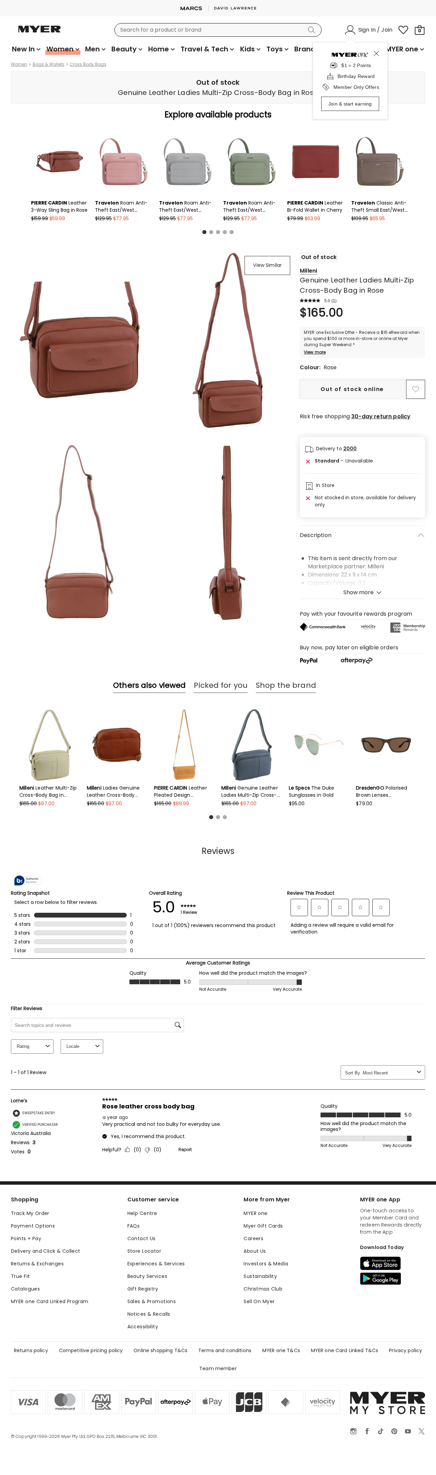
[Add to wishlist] (415, 389)
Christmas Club (263, 1288)
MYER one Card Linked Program (50, 1301)
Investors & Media (266, 1263)
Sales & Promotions (151, 1301)
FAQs (133, 1225)
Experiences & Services (156, 1263)
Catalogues (25, 1288)
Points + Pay (26, 1238)
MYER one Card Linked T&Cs (344, 1350)
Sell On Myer (259, 1301)
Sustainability (260, 1276)
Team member (218, 1368)
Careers (253, 1238)
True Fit (20, 1276)
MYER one (255, 1213)
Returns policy (31, 1350)
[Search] (312, 29)
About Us (255, 1251)
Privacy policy (405, 1350)
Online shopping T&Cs (160, 1350)
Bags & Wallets (48, 64)
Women (19, 64)
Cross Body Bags (88, 64)
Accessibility (142, 1326)
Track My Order (30, 1213)
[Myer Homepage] (39, 33)
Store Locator (144, 1251)
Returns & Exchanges (37, 1263)
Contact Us (141, 1238)
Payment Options (33, 1225)
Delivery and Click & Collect (45, 1251)
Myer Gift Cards (263, 1225)
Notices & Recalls (148, 1314)
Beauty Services (147, 1276)
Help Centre (142, 1213)
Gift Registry (142, 1288)
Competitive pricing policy (91, 1350)
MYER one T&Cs (281, 1350)
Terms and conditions (224, 1350)
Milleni (308, 271)
